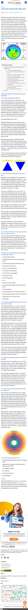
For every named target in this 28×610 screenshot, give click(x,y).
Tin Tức (3, 7)
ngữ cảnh (19, 361)
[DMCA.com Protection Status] (4, 609)
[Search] (26, 2)
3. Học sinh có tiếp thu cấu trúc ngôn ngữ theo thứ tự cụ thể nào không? (15, 75)
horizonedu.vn (20, 483)
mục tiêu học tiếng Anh (19, 306)
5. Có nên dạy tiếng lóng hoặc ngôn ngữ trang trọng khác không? (15, 81)
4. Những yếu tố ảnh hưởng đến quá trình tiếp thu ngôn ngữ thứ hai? (15, 78)
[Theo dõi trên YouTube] (8, 558)
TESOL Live (17, 481)
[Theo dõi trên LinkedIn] (5, 558)
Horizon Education (17, 12)
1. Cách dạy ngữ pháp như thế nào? (14, 70)
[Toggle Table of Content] (24, 65)
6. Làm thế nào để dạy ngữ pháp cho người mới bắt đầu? (16, 84)
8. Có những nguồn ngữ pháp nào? (14, 88)
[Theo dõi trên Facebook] (2, 558)
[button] (2, 2)
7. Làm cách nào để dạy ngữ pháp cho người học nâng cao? (15, 86)
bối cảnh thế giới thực (17, 191)
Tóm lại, (6, 90)
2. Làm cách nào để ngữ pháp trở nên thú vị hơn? (16, 72)
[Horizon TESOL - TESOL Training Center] (14, 2)
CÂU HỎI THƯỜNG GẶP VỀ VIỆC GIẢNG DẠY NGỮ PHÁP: (14, 68)
